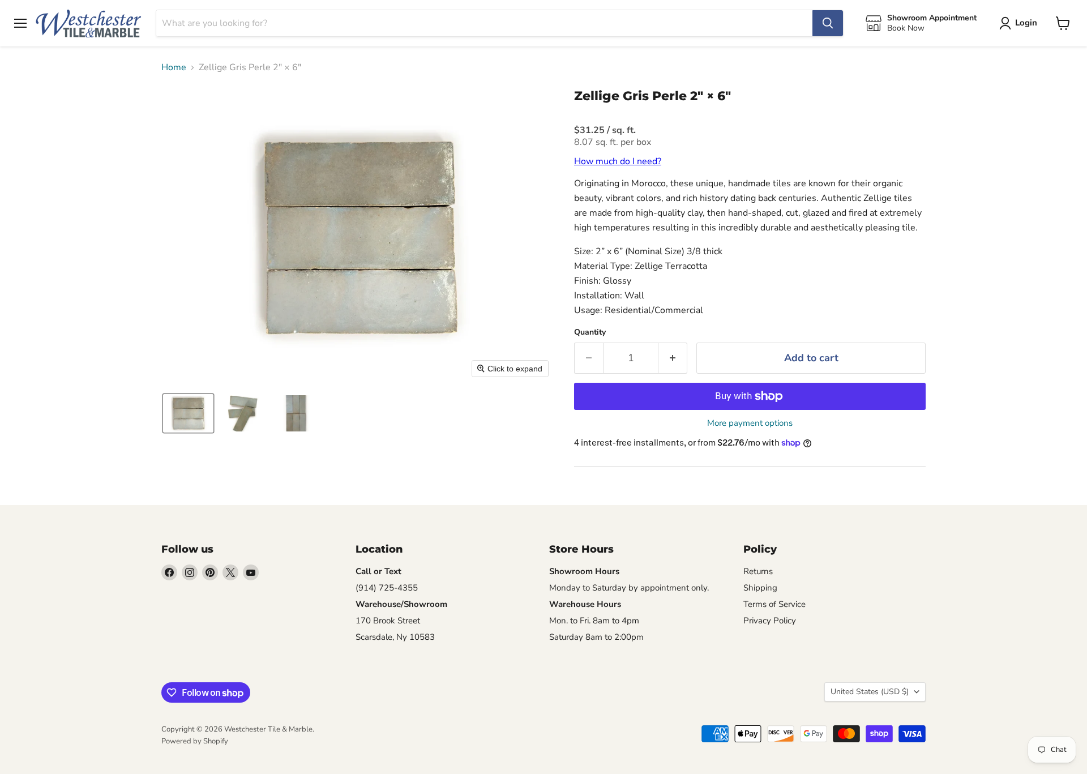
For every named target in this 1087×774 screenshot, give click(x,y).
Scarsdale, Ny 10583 (395, 637)
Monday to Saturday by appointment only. (629, 587)
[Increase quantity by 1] (672, 358)
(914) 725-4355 (387, 587)
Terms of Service (774, 604)
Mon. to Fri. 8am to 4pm (594, 620)
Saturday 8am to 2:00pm (596, 637)
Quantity (590, 332)
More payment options (750, 423)
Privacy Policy (769, 620)
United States (870, 691)
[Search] (827, 23)
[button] (188, 413)
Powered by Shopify (194, 741)
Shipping (760, 587)
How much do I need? (617, 161)
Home (173, 67)
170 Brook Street (388, 620)
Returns (758, 571)
